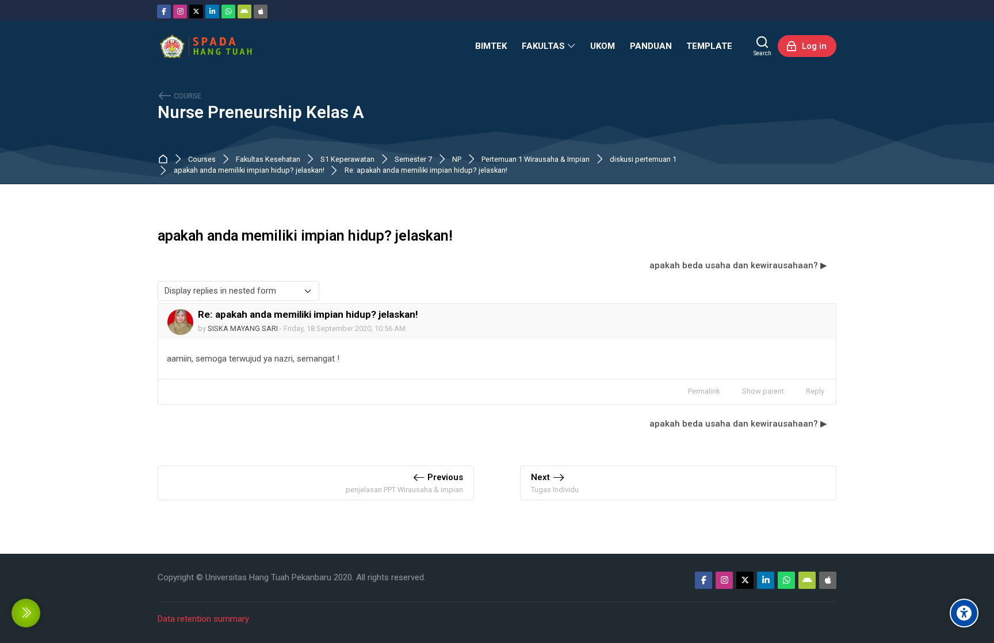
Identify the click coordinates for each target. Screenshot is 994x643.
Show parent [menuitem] (763, 391)
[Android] (244, 11)
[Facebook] (164, 11)
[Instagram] (180, 11)
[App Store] (260, 11)
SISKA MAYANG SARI (243, 328)
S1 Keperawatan (347, 159)
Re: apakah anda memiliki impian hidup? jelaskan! (426, 170)
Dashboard (165, 159)
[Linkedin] (212, 11)
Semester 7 (413, 159)
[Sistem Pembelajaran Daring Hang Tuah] (205, 46)
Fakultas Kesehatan (268, 159)
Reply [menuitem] (815, 391)
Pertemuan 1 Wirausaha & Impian (535, 159)
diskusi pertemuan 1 (643, 159)
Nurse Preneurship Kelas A (261, 112)
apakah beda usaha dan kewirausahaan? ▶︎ (738, 265)
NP (456, 159)
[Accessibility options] (964, 613)
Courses (202, 159)
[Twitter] (196, 11)
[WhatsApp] (228, 11)
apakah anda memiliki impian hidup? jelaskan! (249, 170)
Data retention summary (203, 619)
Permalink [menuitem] (704, 391)
